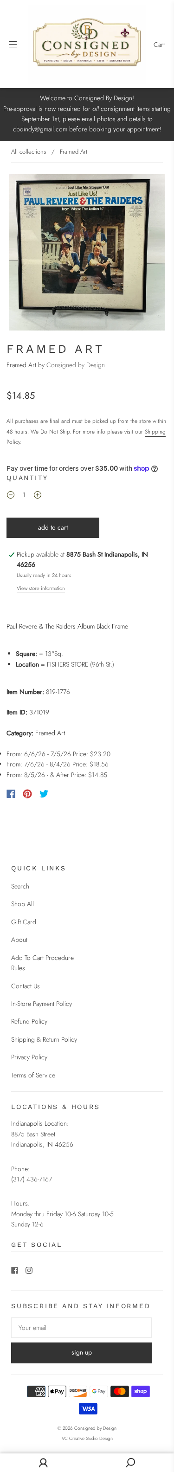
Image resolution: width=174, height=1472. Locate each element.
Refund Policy (29, 1021)
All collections (28, 151)
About (19, 939)
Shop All (22, 903)
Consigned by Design (75, 365)
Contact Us (25, 986)
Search (20, 886)
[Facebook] (11, 793)
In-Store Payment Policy (41, 1003)
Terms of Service (33, 1075)
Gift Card (23, 922)
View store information (41, 588)
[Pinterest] (27, 793)
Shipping (155, 432)
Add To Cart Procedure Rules (42, 963)
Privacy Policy (29, 1057)
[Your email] (81, 1327)
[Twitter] (44, 793)
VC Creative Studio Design (87, 1438)
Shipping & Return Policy (44, 1039)
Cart (159, 44)
